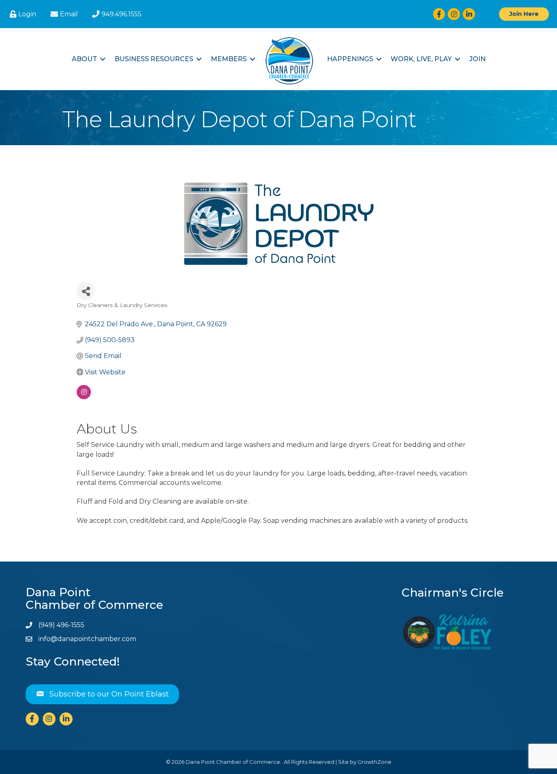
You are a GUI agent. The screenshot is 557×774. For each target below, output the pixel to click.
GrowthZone (374, 762)
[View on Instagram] (84, 397)
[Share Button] (86, 291)
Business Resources (154, 59)
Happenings (350, 59)
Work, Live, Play (421, 59)
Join (477, 59)
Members (229, 59)
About (84, 59)
